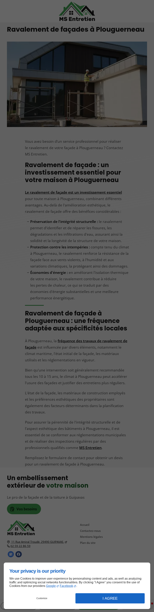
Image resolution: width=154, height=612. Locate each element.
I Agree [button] (110, 598)
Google (51, 585)
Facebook (66, 585)
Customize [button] (41, 598)
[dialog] (77, 586)
